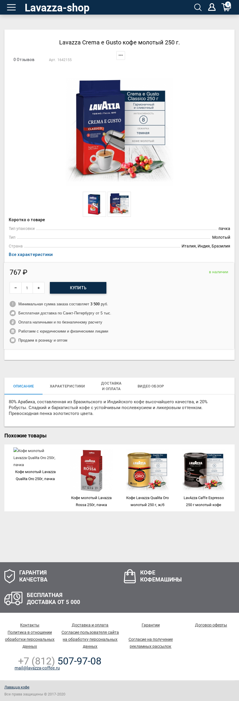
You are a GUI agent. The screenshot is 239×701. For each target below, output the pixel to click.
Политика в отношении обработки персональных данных (30, 639)
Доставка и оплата (90, 625)
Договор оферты (211, 625)
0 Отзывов (23, 59)
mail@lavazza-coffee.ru (37, 668)
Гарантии (151, 625)
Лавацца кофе (16, 687)
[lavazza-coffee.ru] (58, 7)
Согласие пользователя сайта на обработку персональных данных (90, 639)
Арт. (52, 60)
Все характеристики (31, 254)
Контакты (29, 625)
